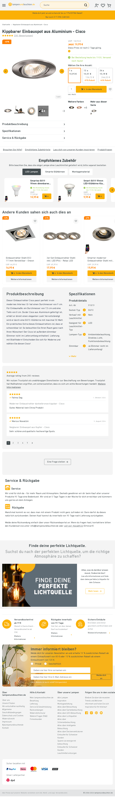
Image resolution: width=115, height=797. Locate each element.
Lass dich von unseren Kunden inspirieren (74, 150)
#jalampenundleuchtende (12, 725)
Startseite (6, 25)
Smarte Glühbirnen (55, 172)
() (23, 36)
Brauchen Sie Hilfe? (12, 150)
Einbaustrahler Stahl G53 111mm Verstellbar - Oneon (20, 259)
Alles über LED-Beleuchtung (69, 713)
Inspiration (62, 701)
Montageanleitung (65, 704)
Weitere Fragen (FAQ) (38, 716)
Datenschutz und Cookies (13, 716)
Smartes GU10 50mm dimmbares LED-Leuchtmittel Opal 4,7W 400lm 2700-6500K (39, 182)
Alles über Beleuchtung (67, 707)
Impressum (7, 722)
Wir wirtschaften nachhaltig (13, 706)
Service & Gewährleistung (40, 707)
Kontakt (5, 728)
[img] (33, 71)
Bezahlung (34, 701)
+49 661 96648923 (73, 526)
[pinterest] (96, 712)
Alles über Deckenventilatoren (70, 732)
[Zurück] (5, 71)
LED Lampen (31, 172)
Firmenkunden (36, 719)
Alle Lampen (63, 698)
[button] (57, 15)
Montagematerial (81, 172)
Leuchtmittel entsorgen (67, 753)
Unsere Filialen (8, 703)
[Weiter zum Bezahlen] (61, 71)
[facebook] (86, 712)
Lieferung (34, 704)
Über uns (6, 700)
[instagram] (91, 712)
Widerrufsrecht (8, 719)
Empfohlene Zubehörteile (37, 150)
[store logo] (21, 4)
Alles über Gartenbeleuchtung (70, 710)
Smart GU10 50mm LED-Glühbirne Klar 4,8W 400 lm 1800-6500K (94, 182)
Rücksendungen (36, 710)
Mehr (73, 356)
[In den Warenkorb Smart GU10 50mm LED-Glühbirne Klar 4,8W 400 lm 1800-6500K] (100, 196)
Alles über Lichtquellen (67, 716)
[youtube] (101, 712)
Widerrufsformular (37, 713)
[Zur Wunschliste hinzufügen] (110, 89)
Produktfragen (104, 150)
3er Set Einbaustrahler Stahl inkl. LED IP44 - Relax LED (61, 259)
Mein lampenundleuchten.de (41, 698)
